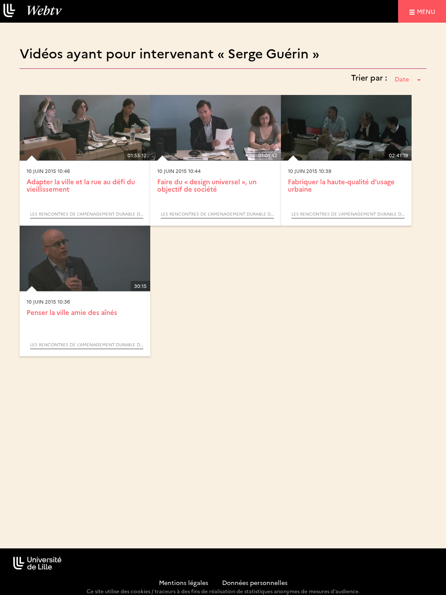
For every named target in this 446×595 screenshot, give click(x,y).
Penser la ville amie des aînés (72, 312)
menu (427, 11)
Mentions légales (183, 582)
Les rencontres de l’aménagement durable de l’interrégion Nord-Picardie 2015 (86, 214)
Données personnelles (254, 582)
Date (402, 78)
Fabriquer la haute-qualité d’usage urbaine (341, 185)
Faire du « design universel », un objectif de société (207, 185)
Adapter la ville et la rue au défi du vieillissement (81, 185)
